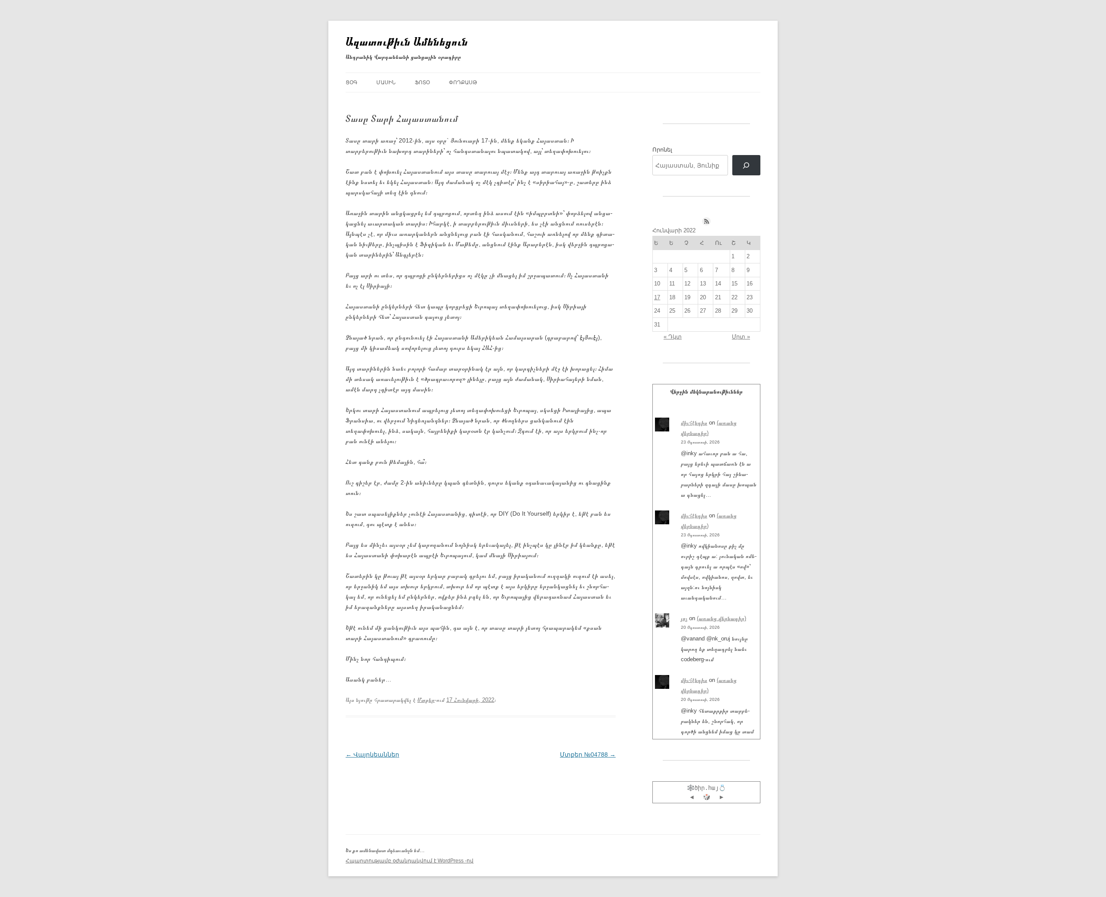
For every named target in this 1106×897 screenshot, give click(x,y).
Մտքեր (426, 700)
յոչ (684, 618)
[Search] (746, 165)
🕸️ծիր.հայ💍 (706, 787)
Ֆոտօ (422, 82)
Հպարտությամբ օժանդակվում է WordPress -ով (410, 861)
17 (657, 297)
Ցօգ (351, 82)
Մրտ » (741, 336)
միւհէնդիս (694, 422)
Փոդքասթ (463, 82)
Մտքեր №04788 (588, 754)
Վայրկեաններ (372, 754)
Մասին (386, 82)
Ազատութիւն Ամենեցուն (407, 41)
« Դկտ (673, 336)
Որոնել (662, 149)
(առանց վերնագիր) (721, 618)
